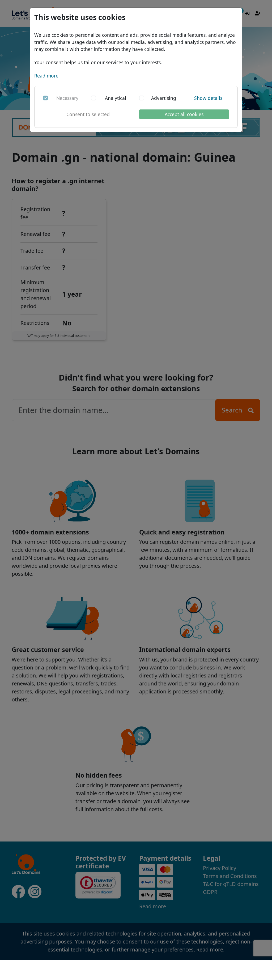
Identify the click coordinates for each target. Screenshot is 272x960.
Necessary (67, 98)
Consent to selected (88, 114)
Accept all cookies (184, 114)
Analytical (115, 98)
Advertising (163, 98)
